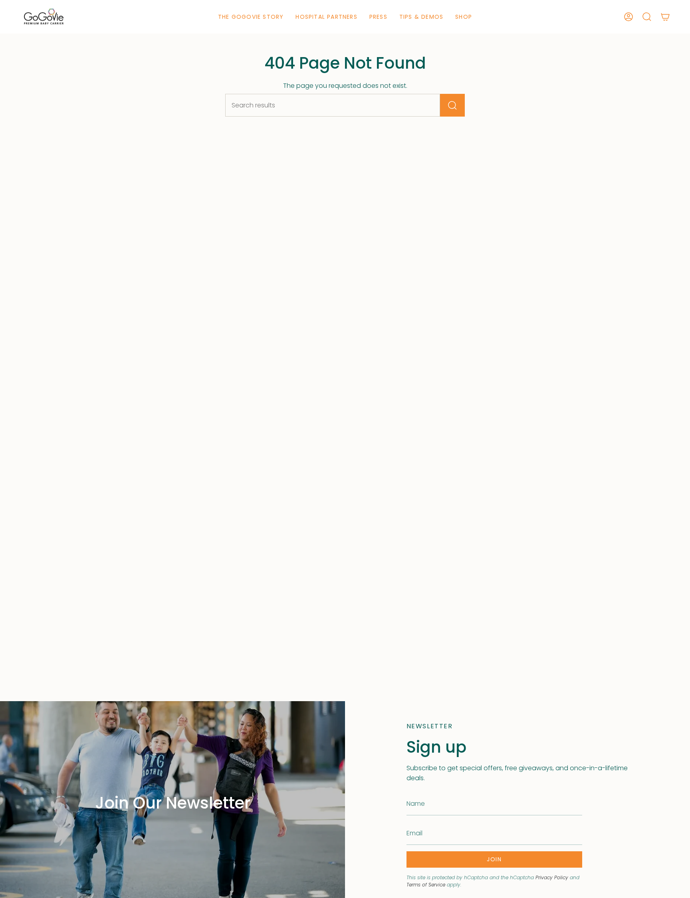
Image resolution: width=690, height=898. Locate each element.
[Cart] (665, 17)
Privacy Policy (551, 877)
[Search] (452, 105)
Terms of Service (425, 884)
